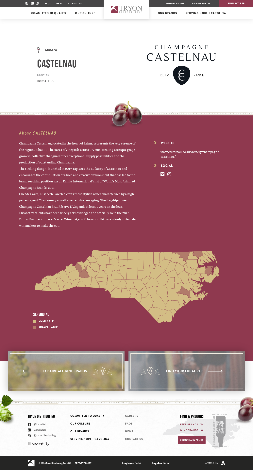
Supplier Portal (201, 3)
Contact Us (75, 3)
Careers (131, 416)
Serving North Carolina (89, 439)
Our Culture (80, 424)
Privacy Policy (83, 463)
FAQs (47, 3)
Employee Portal (176, 3)
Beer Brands (189, 424)
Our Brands (79, 431)
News (59, 3)
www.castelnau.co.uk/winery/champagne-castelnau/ (190, 154)
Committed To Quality (87, 416)
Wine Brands (189, 430)
